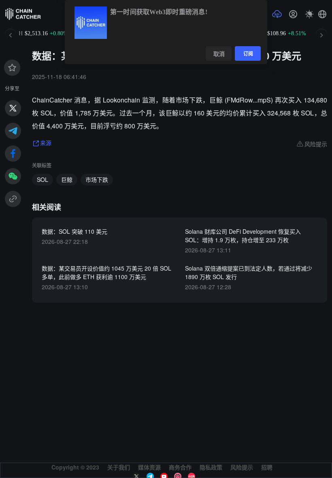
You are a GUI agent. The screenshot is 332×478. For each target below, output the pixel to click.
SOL (42, 179)
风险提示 (241, 467)
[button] (322, 14)
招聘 (266, 467)
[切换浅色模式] (309, 14)
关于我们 (118, 467)
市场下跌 (96, 179)
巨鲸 (66, 179)
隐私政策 (211, 467)
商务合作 (180, 467)
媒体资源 (149, 467)
